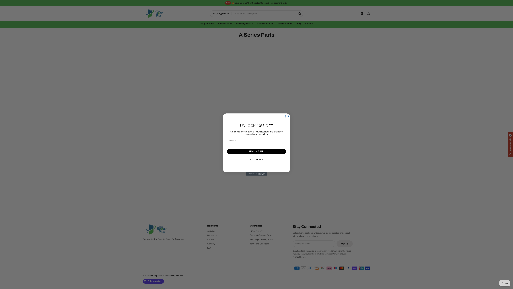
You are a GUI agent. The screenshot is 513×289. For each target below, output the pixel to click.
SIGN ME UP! (256, 151)
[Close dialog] (287, 116)
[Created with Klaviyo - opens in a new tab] (256, 174)
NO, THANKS (256, 159)
